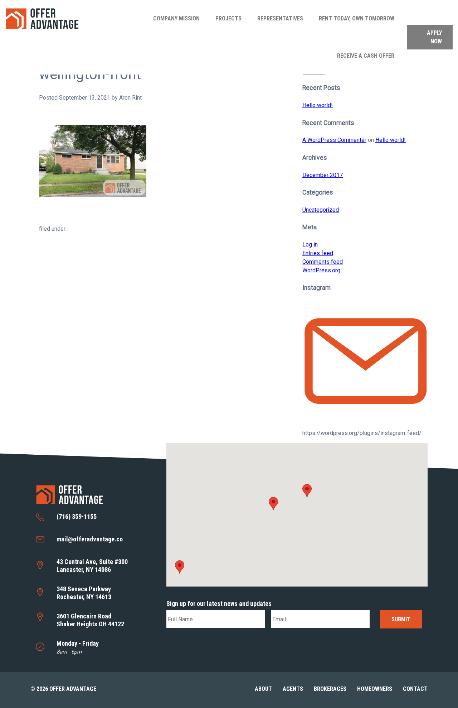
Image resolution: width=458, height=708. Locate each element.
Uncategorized (320, 209)
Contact (415, 688)
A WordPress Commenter (334, 140)
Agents (293, 688)
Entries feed (317, 253)
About (263, 688)
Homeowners (374, 688)
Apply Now (434, 37)
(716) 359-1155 (77, 516)
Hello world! (317, 105)
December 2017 (322, 175)
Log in (310, 244)
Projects (228, 18)
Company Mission (176, 18)
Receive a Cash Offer (365, 55)
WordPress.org (321, 270)
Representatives (280, 18)
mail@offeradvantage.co (90, 539)
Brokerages (330, 688)
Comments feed (322, 261)
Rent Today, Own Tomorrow (356, 18)
